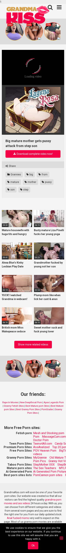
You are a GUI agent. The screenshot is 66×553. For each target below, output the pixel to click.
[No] (61, 538)
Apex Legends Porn (54, 402)
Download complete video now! (34, 153)
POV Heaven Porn (44, 450)
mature (14, 182)
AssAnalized (41, 447)
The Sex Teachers (44, 468)
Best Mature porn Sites (37, 405)
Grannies (15, 174)
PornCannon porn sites (47, 475)
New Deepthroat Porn (31, 402)
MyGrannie (40, 457)
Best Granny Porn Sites (28, 409)
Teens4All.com (42, 443)
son (12, 189)
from (44, 174)
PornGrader (47, 409)
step (25, 189)
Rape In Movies (10, 402)
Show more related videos (33, 344)
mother (31, 182)
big (31, 174)
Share (12, 166)
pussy (48, 182)
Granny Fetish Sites (14, 405)
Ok (33, 545)
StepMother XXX (44, 464)
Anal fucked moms (18, 518)
